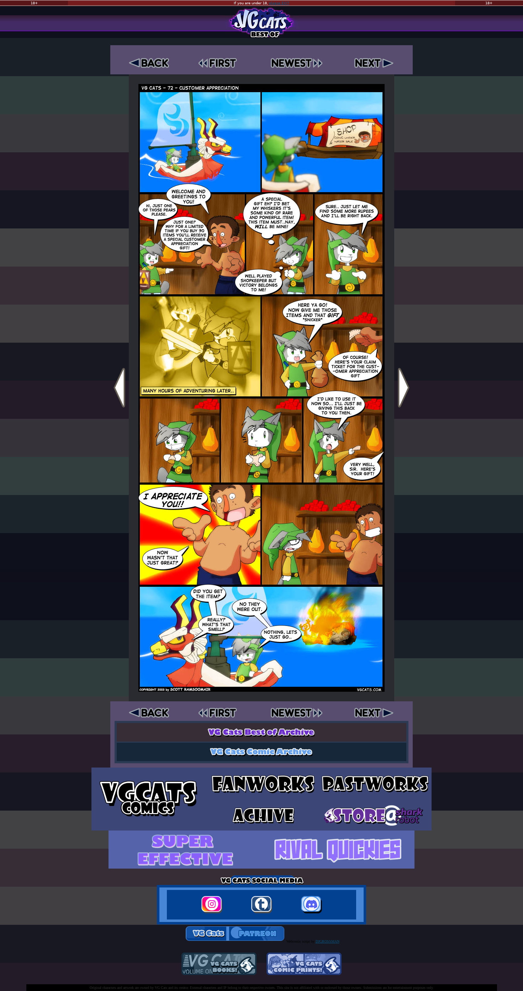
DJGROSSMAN (327, 941)
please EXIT (279, 3)
